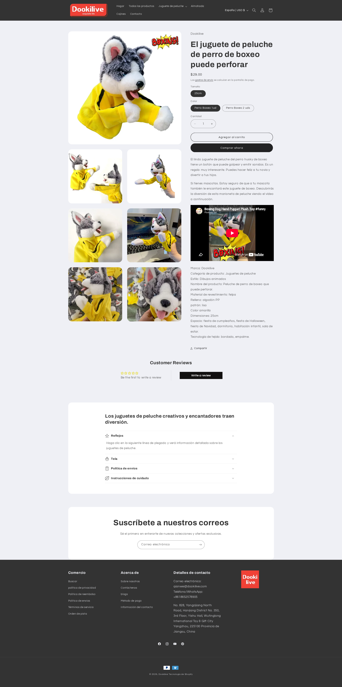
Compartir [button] (200, 348)
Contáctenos (129, 587)
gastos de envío (204, 80)
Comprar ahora (232, 147)
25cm (198, 93)
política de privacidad (82, 587)
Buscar (72, 581)
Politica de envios (79, 600)
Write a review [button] (201, 375)
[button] (172, 6)
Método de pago (131, 600)
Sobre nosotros (130, 581)
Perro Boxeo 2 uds (238, 108)
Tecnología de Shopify (181, 674)
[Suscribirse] (200, 544)
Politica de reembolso (81, 594)
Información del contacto (137, 607)
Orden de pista (77, 613)
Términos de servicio (81, 607)
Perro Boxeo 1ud (205, 108)
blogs (124, 594)
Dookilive (163, 674)
